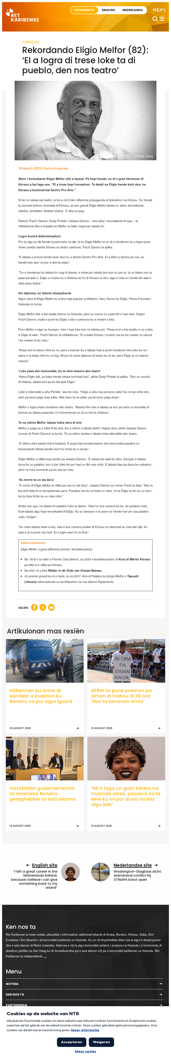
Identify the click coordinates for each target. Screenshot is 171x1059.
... (45, 956)
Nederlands (132, 10)
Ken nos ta (15, 994)
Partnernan (16, 1005)
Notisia (12, 984)
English (108, 10)
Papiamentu (84, 10)
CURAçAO (30, 42)
